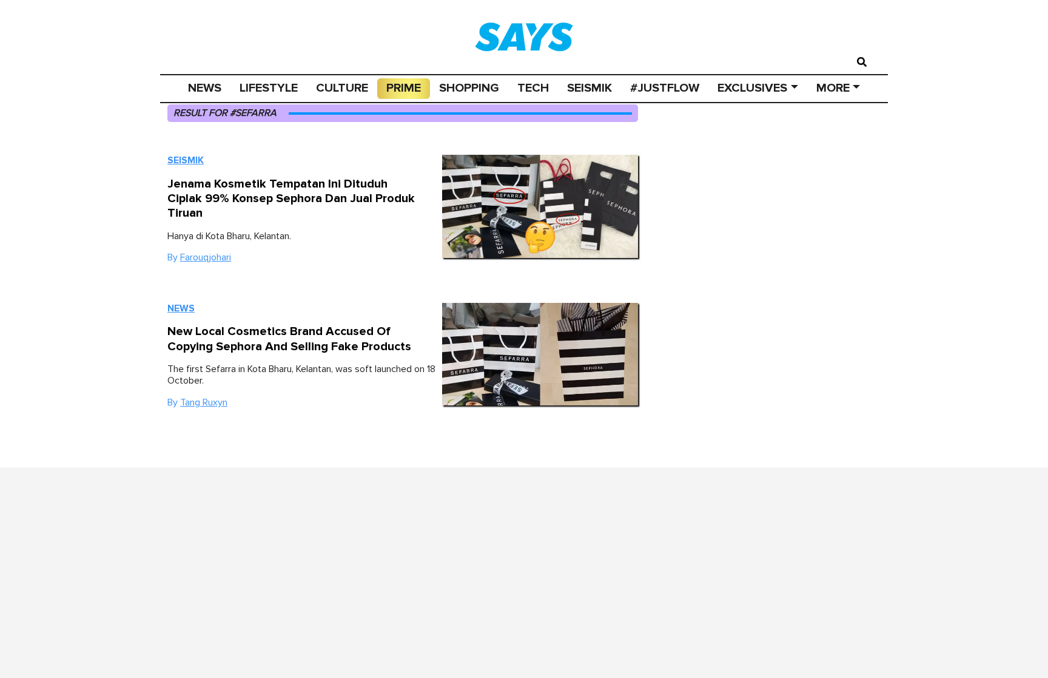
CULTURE (342, 88)
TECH (533, 88)
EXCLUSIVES (752, 88)
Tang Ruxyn (203, 402)
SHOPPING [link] (469, 88)
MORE (833, 88)
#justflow (664, 88)
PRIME (403, 88)
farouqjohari (205, 257)
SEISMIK (589, 88)
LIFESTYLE (269, 88)
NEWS (204, 88)
